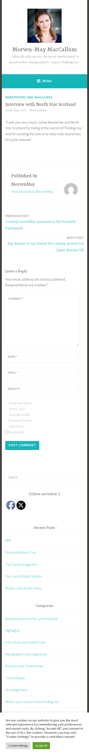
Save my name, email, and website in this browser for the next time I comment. (20, 417)
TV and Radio (15, 678)
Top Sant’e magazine (21, 564)
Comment (16, 299)
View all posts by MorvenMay (32, 191)
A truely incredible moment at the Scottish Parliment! (40, 222)
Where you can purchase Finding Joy (32, 701)
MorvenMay (37, 110)
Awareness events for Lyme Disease (31, 618)
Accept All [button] (41, 746)
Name (13, 357)
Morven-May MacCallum (44, 49)
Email (13, 372)
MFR (8, 540)
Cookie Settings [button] (18, 746)
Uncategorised (16, 690)
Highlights (12, 630)
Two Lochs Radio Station (23, 576)
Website (14, 389)
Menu (47, 81)
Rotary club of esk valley (23, 588)
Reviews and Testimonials (24, 666)
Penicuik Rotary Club (20, 552)
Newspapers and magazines (29, 97)
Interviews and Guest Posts (25, 642)
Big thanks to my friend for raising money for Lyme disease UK (46, 244)
